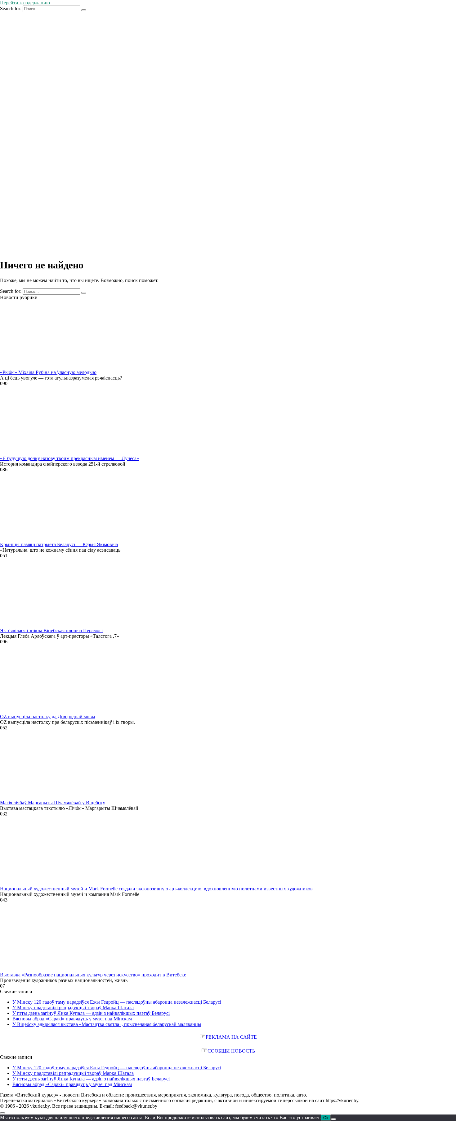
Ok (326, 1117)
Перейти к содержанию (25, 2)
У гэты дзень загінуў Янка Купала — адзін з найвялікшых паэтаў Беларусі (91, 1013)
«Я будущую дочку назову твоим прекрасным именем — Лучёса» (69, 458)
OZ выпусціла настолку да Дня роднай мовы (47, 716)
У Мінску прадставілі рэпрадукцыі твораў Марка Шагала (73, 1007)
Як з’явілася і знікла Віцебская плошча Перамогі (51, 630)
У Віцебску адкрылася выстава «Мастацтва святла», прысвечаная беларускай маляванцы (106, 1024)
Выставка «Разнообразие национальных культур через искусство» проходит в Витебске (93, 974)
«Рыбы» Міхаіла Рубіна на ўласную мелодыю (48, 372)
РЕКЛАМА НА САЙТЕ (231, 1037)
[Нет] (333, 1119)
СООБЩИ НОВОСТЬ (231, 1051)
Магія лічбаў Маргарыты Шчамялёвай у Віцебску (52, 802)
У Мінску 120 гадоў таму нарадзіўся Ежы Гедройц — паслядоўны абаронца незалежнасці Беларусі (116, 1002)
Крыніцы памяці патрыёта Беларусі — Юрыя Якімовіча (59, 544)
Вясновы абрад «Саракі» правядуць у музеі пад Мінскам (72, 1018)
